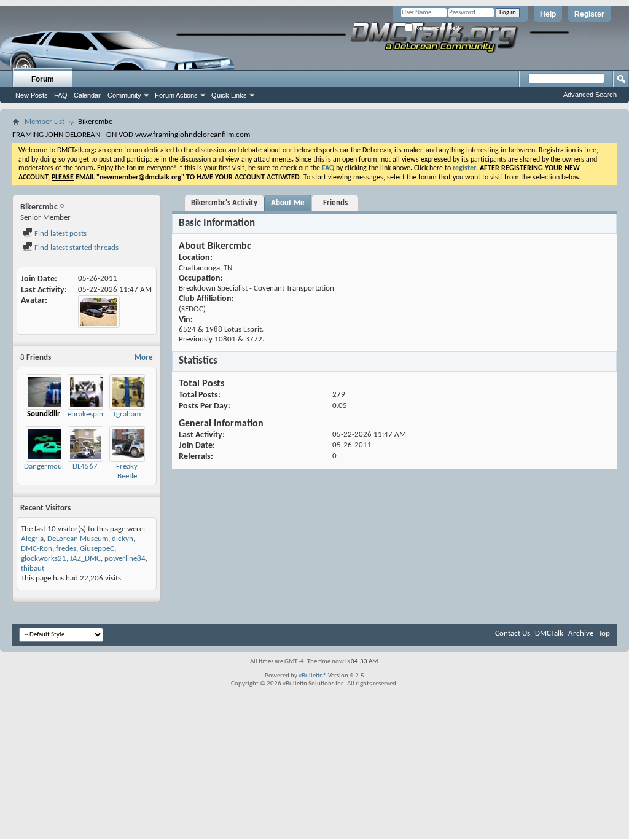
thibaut (32, 568)
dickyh (122, 539)
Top (604, 634)
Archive (580, 634)
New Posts (31, 95)
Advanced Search (590, 94)
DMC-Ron (36, 549)
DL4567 (85, 466)
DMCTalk (549, 634)
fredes (66, 549)
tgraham (127, 414)
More (144, 358)
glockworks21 (43, 559)
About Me (288, 203)
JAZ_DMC (85, 559)
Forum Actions (176, 95)
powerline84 (125, 559)
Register (589, 14)
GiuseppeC (97, 549)
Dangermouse (46, 466)
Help (548, 14)
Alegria (32, 539)
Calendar (87, 95)
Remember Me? (436, 28)
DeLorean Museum (77, 539)
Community (124, 95)
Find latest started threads (76, 248)
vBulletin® (313, 676)
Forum (42, 79)
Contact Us (512, 634)
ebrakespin (85, 414)
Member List (44, 122)
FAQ (61, 95)
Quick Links (229, 95)
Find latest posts (60, 234)
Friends (335, 203)
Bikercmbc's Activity (224, 203)
